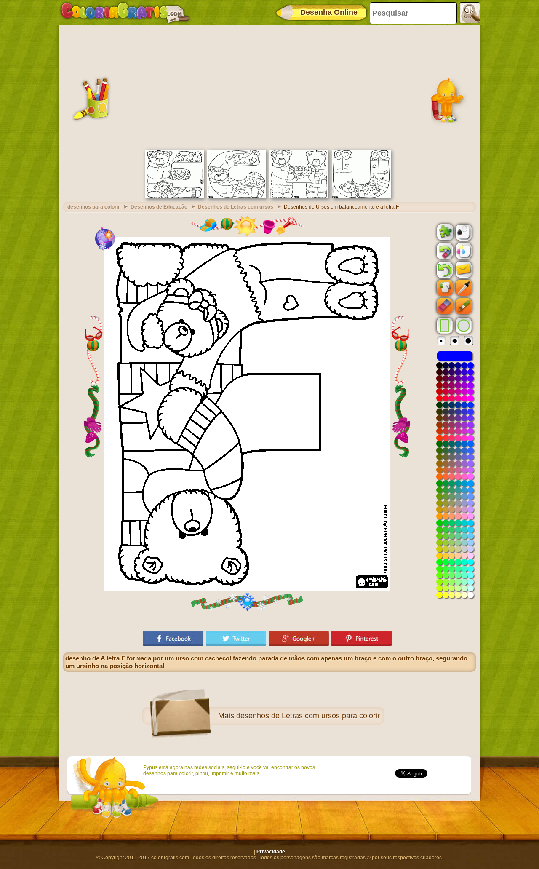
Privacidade (270, 852)
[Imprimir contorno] (463, 232)
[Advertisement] (269, 86)
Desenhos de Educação (159, 207)
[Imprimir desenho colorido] (463, 251)
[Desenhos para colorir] (125, 12)
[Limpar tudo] (444, 251)
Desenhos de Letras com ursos (235, 207)
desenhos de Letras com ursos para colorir (308, 715)
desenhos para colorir (93, 207)
